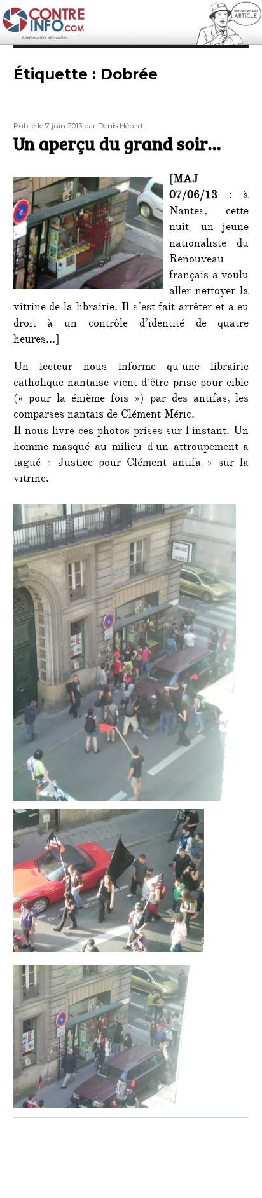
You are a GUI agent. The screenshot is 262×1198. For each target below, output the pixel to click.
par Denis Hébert (113, 125)
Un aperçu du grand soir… (117, 143)
